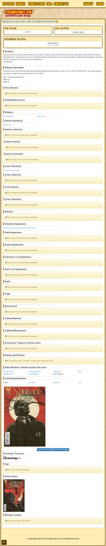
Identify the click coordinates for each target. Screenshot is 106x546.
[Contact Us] (61, 3)
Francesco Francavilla (11, 170)
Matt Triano (7, 125)
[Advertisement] (70, 13)
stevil (80, 383)
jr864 (80, 371)
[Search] (21, 3)
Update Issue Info (44, 450)
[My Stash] (8, 3)
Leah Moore (41, 116)
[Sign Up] (89, 3)
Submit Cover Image (60, 450)
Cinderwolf (57, 371)
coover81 (31, 383)
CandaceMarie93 (34, 371)
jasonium (56, 383)
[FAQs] (49, 4)
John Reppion (8, 116)
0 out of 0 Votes (53, 45)
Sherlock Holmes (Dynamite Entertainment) (19, 228)
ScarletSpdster (33, 374)
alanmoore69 (8, 371)
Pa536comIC (8, 374)
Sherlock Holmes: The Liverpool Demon (28, 21)
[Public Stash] (37, 3)
